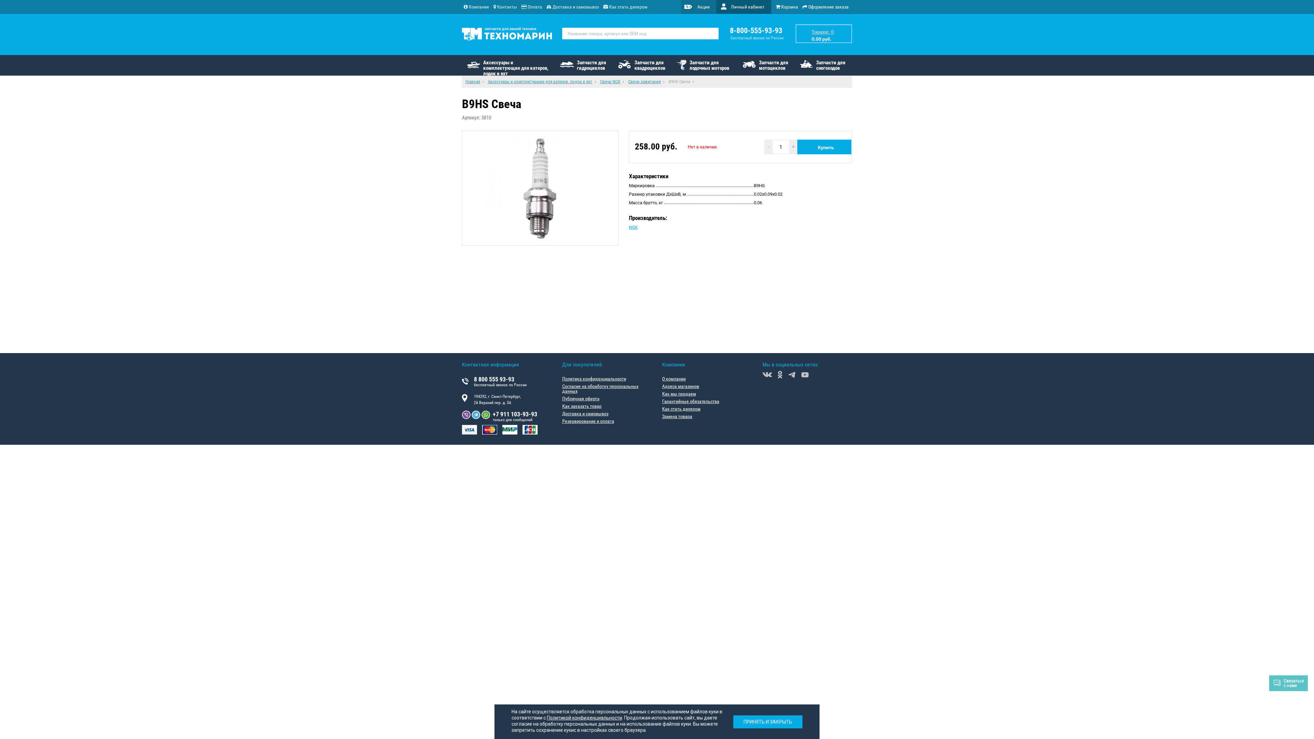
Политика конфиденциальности (594, 378)
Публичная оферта (581, 398)
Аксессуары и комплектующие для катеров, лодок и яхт (516, 68)
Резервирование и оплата (588, 421)
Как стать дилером (681, 408)
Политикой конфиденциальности (584, 718)
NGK (633, 227)
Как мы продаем (679, 393)
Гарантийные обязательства (690, 401)
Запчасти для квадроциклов (649, 65)
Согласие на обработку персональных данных (600, 388)
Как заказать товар (582, 406)
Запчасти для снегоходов (830, 65)
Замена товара (677, 416)
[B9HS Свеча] (540, 188)
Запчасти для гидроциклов (591, 65)
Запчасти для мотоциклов (773, 65)
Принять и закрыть (768, 722)
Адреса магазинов (680, 386)
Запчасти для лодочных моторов (709, 65)
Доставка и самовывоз (585, 413)
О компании (674, 378)
